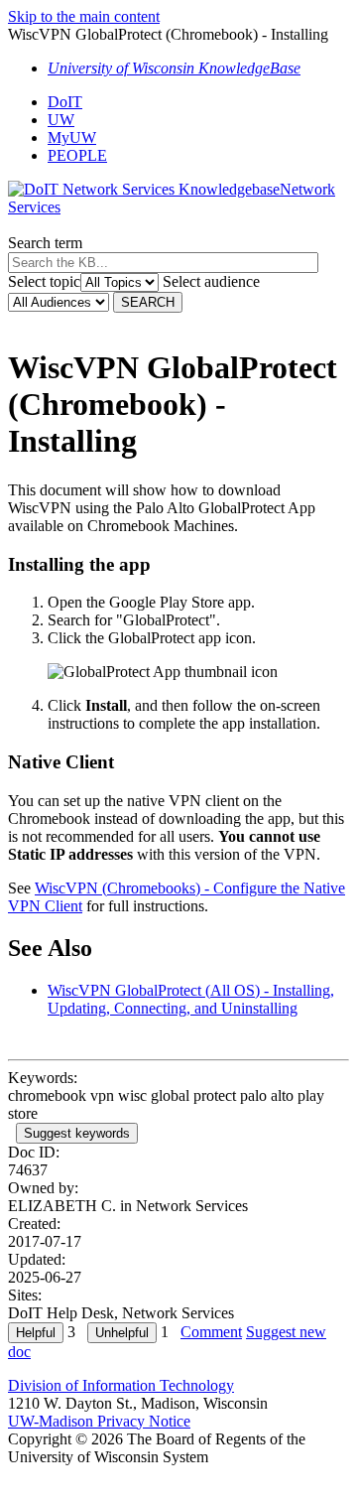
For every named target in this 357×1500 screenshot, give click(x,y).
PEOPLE (77, 155)
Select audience (211, 281)
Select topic (44, 281)
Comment (211, 1331)
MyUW (72, 137)
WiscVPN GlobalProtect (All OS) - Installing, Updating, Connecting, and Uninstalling (191, 999)
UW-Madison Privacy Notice (99, 1421)
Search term (45, 242)
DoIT (65, 101)
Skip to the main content (84, 16)
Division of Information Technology (121, 1385)
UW (61, 119)
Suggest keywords (77, 1133)
